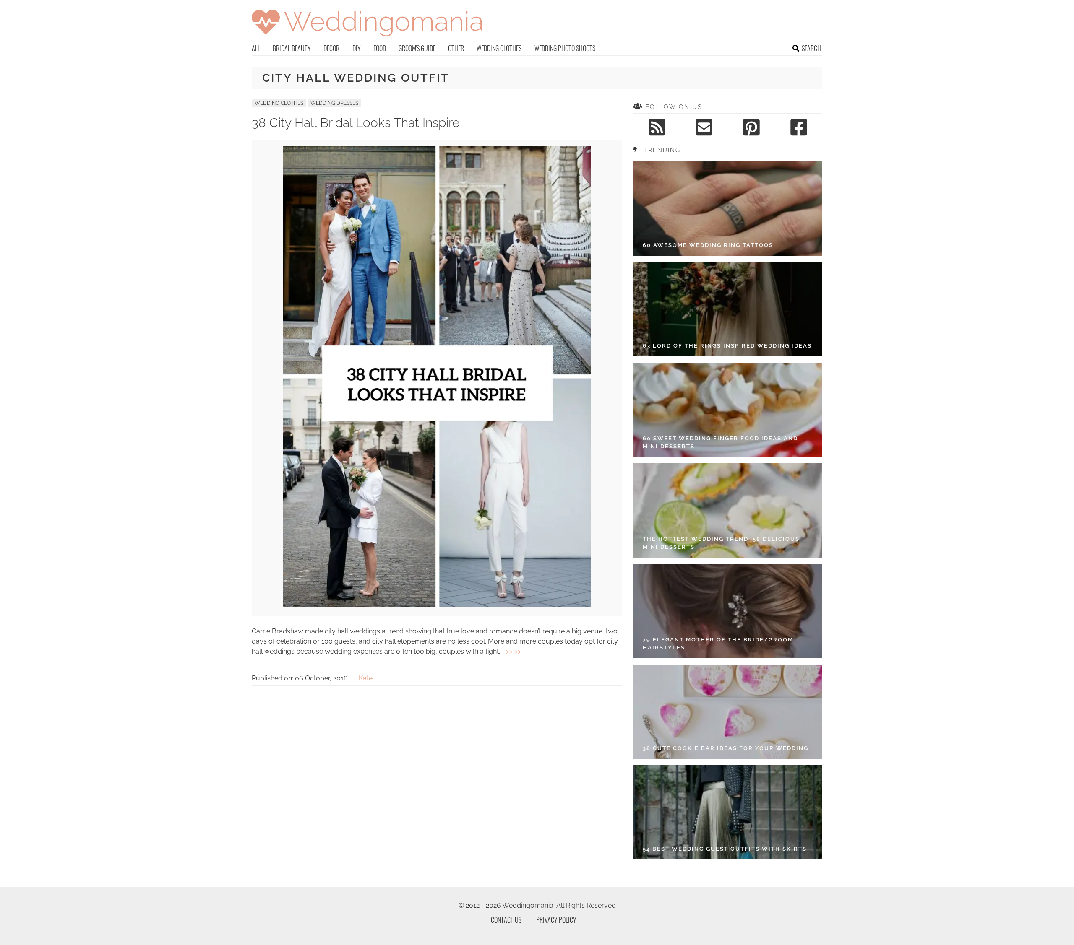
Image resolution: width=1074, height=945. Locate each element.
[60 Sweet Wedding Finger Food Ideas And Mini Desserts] (727, 410)
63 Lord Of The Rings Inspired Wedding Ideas (727, 346)
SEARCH (811, 48)
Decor (331, 48)
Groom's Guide (417, 48)
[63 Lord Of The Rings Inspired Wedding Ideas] (727, 309)
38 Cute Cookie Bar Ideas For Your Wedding (725, 748)
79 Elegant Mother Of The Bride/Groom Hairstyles (718, 643)
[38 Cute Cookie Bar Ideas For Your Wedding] (727, 712)
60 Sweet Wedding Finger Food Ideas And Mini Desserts (720, 442)
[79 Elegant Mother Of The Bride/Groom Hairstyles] (727, 611)
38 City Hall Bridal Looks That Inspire (355, 122)
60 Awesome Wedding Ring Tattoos (708, 245)
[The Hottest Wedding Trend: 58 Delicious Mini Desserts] (727, 510)
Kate (366, 678)
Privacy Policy (556, 920)
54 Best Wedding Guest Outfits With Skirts (725, 849)
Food (379, 48)
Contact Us (506, 920)
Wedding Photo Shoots (564, 48)
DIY (356, 48)
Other (456, 48)
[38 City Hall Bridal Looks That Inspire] (437, 605)
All (256, 48)
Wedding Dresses (334, 103)
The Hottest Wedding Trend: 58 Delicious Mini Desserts (721, 543)
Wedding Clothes (499, 48)
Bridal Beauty (292, 48)
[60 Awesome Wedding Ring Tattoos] (727, 208)
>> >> (513, 651)
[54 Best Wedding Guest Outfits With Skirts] (727, 812)
